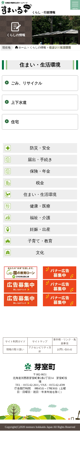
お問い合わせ (64, 349)
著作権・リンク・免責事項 (64, 341)
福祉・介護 (40, 217)
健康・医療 (40, 206)
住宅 (15, 122)
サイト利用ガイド (15, 341)
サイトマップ (39, 341)
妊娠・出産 (40, 229)
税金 (40, 183)
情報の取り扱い (15, 349)
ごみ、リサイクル (26, 83)
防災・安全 (40, 148)
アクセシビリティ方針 (40, 349)
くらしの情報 (38, 47)
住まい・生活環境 (60, 47)
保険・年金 (40, 171)
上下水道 (19, 102)
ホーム (22, 47)
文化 (40, 252)
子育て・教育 (40, 241)
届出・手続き (40, 159)
